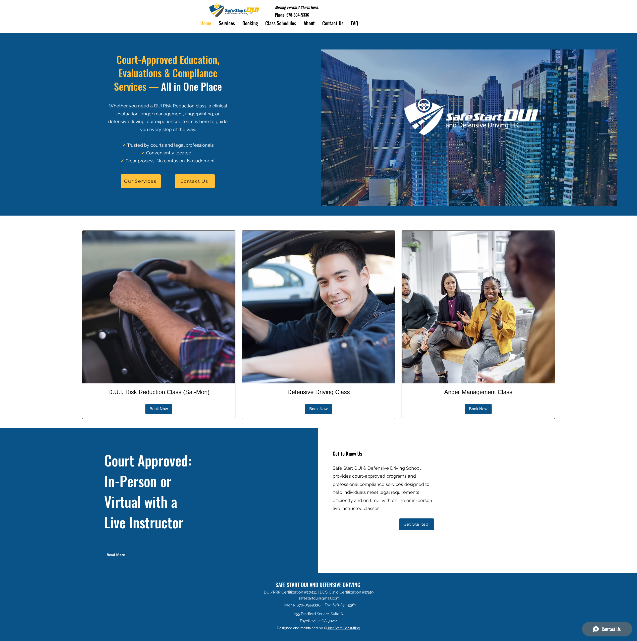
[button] (281, 23)
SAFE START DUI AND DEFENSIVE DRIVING (318, 585)
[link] (158, 392)
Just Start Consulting (343, 628)
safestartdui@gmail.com (319, 598)
